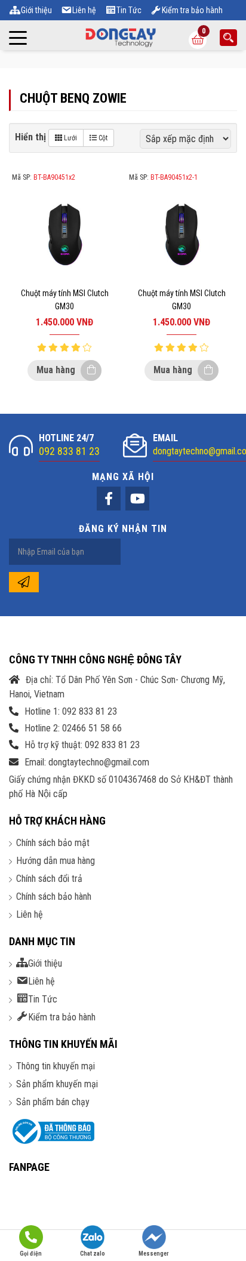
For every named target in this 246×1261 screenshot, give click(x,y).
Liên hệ (29, 914)
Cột (102, 138)
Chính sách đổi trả (49, 878)
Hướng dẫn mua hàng (55, 860)
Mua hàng (57, 370)
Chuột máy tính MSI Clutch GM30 (65, 299)
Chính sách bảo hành (53, 896)
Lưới (69, 138)
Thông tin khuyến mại (55, 1066)
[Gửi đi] (24, 582)
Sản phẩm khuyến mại (57, 1084)
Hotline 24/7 (69, 444)
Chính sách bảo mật (53, 842)
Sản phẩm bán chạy (53, 1102)
